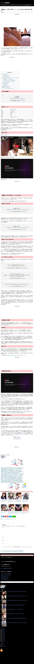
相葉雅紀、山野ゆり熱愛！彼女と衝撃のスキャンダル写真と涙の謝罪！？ (17, 600)
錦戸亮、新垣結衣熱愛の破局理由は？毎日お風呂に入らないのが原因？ (17, 622)
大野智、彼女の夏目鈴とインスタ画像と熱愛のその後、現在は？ (16, 613)
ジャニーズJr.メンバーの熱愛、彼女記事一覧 (4, 512)
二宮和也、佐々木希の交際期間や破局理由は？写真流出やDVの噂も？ (16, 618)
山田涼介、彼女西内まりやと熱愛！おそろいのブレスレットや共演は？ (12, 475)
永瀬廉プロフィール (7, 75)
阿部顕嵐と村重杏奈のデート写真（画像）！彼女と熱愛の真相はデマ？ (12, 471)
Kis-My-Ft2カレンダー (4, 578)
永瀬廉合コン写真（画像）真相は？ (9, 80)
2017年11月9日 (22, 100)
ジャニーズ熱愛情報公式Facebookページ (6, 568)
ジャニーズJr (4, 518)
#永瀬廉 (11, 98)
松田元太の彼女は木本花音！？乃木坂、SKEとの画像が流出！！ (16, 604)
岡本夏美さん (5, 83)
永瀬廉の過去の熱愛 (5, 82)
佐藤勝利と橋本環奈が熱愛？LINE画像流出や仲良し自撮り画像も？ (13, 551)
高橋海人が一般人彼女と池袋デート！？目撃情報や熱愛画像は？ (18, 512)
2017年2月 (3, 641)
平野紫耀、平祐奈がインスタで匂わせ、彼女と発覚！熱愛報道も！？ (14, 412)
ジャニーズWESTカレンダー (5, 579)
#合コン (10, 209)
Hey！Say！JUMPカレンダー (5, 577)
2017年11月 (3, 635)
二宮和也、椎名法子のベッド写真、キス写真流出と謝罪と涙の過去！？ (17, 591)
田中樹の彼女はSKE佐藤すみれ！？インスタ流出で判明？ (15, 609)
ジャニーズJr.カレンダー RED (5, 573)
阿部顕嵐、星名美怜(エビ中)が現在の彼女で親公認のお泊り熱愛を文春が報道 (11, 513)
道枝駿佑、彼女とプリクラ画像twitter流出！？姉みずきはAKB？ (11, 470)
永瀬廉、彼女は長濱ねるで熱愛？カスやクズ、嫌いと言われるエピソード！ (15, 355)
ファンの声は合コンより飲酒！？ (9, 81)
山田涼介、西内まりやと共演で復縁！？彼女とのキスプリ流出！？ (11, 476)
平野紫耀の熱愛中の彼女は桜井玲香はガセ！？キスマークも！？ (11, 469)
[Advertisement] (17, 21)
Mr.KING (8, 518)
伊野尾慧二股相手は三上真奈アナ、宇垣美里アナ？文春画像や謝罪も (12, 481)
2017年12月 (3, 634)
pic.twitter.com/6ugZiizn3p (23, 227)
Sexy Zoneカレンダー (4, 576)
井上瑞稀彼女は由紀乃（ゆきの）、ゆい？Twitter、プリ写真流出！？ (12, 474)
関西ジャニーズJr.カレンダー (5, 575)
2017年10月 (3, 636)
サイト (3, 543)
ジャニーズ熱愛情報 (4, 2)
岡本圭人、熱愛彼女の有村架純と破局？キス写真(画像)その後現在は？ (12, 480)
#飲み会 (15, 209)
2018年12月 (3, 629)
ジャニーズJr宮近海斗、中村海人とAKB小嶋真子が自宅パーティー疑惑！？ (13, 473)
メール (3, 540)
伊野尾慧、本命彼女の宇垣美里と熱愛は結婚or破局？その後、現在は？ (12, 482)
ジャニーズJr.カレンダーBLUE (6, 574)
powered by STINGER (24, 662)
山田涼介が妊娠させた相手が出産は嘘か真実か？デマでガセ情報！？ (12, 477)
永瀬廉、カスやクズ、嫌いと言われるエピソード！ (11, 254)
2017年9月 (3, 637)
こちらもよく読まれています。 (8, 88)
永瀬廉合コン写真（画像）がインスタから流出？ (10, 77)
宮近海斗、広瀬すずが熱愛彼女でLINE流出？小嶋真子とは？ (10, 472)
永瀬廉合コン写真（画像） (8, 79)
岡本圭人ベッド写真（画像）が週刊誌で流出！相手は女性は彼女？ (11, 479)
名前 (3, 537)
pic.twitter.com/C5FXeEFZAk (20, 98)
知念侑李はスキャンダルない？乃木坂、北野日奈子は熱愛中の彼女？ (13, 550)
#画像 (14, 98)
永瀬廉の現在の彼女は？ (5, 86)
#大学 (18, 209)
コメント (3, 527)
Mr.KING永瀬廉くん (5, 74)
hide (11, 72)
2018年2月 (3, 631)
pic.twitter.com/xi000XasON (24, 209)
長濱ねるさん (5, 85)
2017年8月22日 (22, 278)
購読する (2, 555)
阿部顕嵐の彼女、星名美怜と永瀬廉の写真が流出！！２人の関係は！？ (18, 501)
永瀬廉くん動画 (6, 76)
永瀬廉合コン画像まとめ (5, 87)
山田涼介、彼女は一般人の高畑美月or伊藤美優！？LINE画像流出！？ (12, 478)
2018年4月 (3, 630)
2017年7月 (3, 640)
